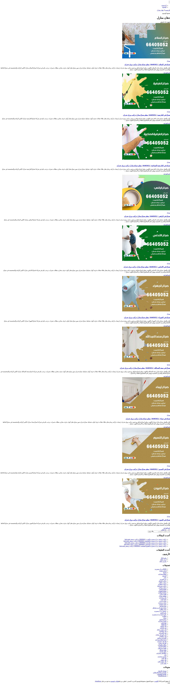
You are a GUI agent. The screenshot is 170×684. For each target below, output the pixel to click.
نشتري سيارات (162, 656)
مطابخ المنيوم (162, 646)
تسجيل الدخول (162, 671)
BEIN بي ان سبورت (160, 569)
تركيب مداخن (162, 587)
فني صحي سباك (161, 629)
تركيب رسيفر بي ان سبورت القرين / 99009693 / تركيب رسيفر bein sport (145, 539)
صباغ (168, 61)
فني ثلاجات (163, 628)
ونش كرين (163, 663)
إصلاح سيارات (162, 574)
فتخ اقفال (163, 624)
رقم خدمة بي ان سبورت (159, 614)
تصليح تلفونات (162, 591)
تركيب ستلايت (162, 584)
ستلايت (164, 616)
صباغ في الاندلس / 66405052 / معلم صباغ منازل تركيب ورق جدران (147, 267)
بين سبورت (163, 579)
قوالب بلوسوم (115, 681)
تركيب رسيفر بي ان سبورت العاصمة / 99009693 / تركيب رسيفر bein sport (145, 541)
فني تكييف (163, 626)
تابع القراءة (167, 72)
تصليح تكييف (162, 589)
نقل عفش (163, 660)
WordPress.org (162, 676)
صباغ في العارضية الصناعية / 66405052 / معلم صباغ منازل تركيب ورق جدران (143, 166)
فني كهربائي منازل (161, 634)
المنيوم (164, 576)
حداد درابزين (162, 601)
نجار (165, 655)
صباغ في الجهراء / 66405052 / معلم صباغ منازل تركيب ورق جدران (147, 317)
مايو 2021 (163, 558)
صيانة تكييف (162, 619)
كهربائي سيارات (161, 641)
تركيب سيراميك (161, 586)
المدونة (164, 7)
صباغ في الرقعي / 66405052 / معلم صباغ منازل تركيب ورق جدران (147, 216)
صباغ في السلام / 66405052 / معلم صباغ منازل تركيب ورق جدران (147, 64)
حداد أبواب (163, 599)
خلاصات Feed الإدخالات (159, 672)
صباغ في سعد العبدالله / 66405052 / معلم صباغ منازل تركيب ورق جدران (145, 368)
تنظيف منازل (162, 596)
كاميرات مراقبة (161, 638)
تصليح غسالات (162, 592)
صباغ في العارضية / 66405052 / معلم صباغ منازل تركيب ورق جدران (146, 115)
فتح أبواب (163, 623)
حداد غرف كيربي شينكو (159, 608)
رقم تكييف (163, 613)
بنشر (165, 577)
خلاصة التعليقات (161, 674)
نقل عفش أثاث (162, 661)
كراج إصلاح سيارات (160, 640)
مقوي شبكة (163, 650)
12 (165, 530)
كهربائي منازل (162, 643)
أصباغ (164, 572)
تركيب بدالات (162, 582)
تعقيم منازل (162, 594)
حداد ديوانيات (162, 604)
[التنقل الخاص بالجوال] (169, 1)
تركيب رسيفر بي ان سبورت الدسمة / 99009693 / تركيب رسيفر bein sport (145, 544)
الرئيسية (164, 5)
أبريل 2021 (163, 559)
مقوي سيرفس (162, 648)
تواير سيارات (162, 597)
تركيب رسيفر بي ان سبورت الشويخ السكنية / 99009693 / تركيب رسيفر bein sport (143, 546)
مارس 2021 (163, 561)
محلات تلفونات (162, 645)
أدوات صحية (162, 571)
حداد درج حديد (162, 603)
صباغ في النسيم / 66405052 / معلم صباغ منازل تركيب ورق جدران (147, 469)
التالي (162, 530)
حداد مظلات (162, 609)
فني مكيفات (162, 636)
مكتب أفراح (163, 651)
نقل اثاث (164, 658)
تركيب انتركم (162, 581)
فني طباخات (162, 631)
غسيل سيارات (162, 621)
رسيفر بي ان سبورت (160, 611)
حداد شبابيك (163, 606)
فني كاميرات (162, 633)
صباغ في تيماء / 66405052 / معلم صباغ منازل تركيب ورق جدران (148, 419)
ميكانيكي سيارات (161, 653)
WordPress (98, 681)
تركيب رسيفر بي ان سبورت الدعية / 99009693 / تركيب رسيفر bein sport (145, 542)
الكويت (156, 681)
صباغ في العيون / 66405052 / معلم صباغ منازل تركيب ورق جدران (147, 520)
